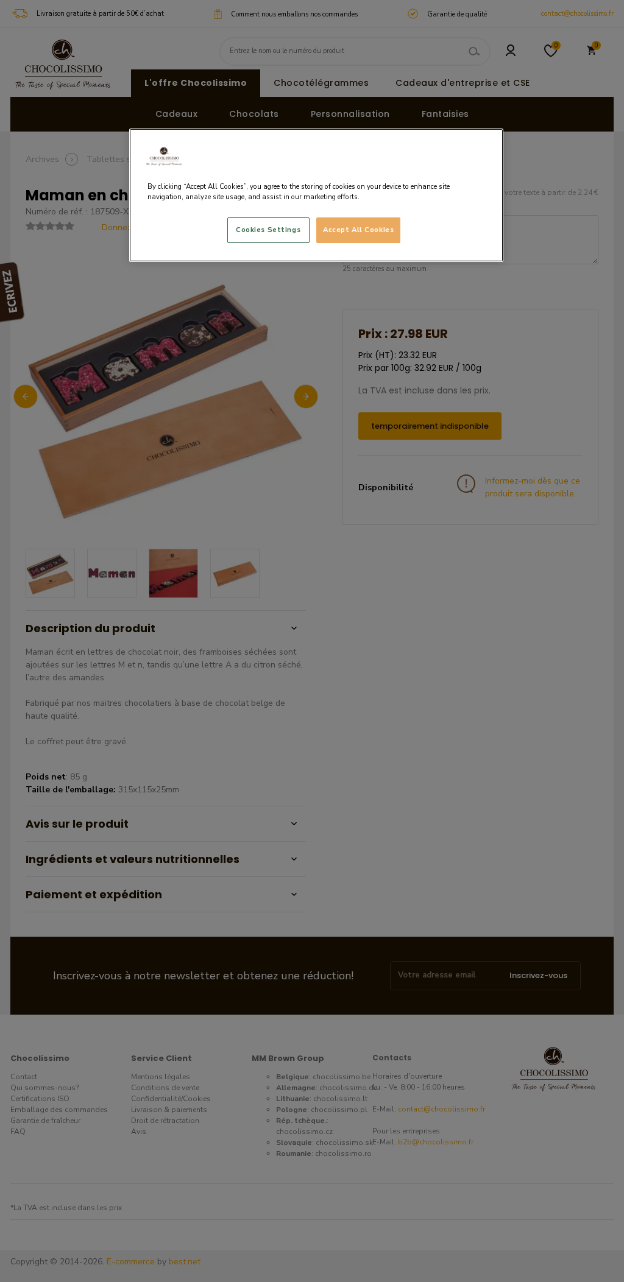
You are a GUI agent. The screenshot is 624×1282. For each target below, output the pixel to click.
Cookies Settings (268, 229)
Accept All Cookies (358, 229)
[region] (316, 195)
